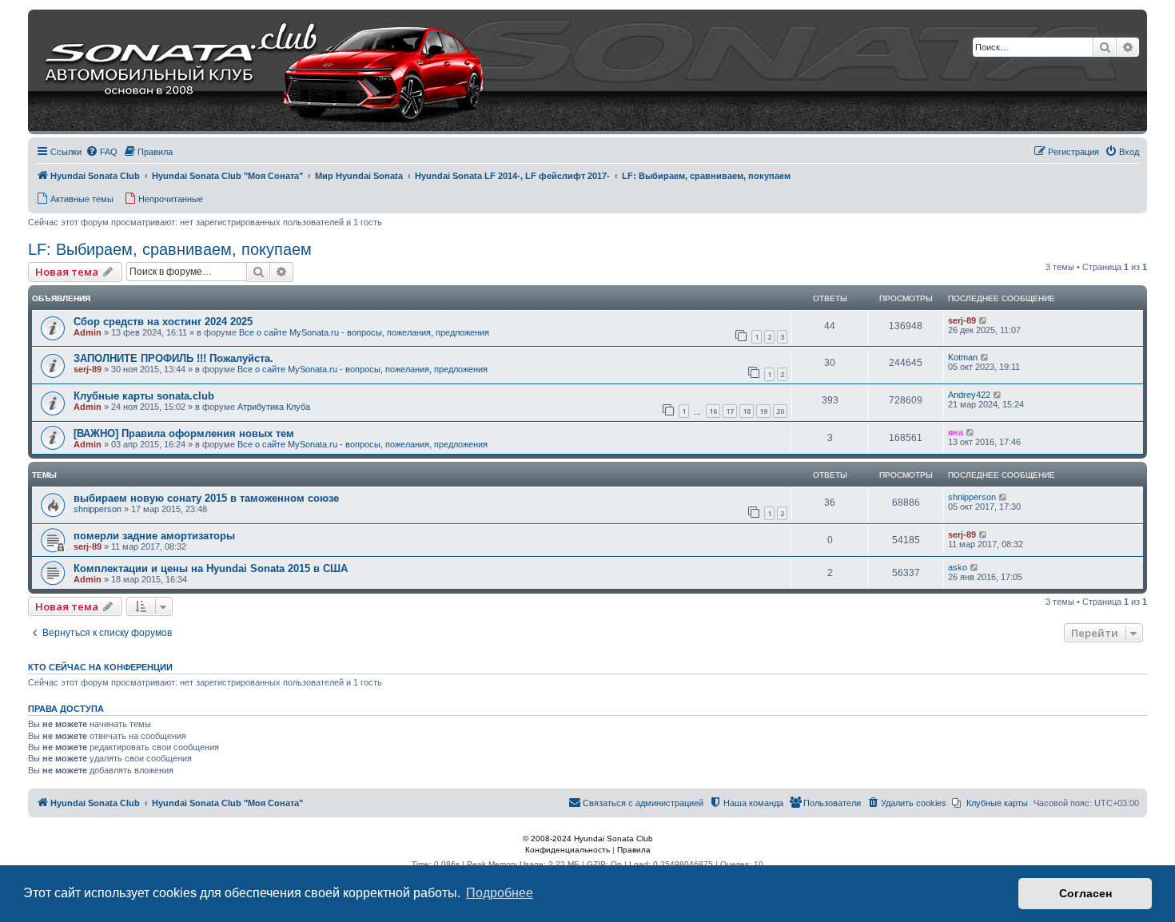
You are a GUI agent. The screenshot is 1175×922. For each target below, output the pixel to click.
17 (730, 411)
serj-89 (962, 320)
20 (780, 411)
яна (955, 432)
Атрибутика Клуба (273, 406)
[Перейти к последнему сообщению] (983, 320)
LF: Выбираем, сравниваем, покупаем (170, 249)
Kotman (963, 357)
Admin (88, 332)
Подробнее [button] (499, 893)
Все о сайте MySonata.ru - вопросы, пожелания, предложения (364, 332)
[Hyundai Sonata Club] (244, 72)
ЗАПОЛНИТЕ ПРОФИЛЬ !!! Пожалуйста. (173, 358)
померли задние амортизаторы (154, 536)
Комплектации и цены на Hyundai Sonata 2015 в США (211, 568)
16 (713, 411)
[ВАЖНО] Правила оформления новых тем (184, 433)
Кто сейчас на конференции (100, 667)
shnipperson (97, 509)
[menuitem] (102, 151)
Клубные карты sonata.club (144, 396)
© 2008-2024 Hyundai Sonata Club (588, 838)
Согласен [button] (1085, 893)
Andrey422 (969, 394)
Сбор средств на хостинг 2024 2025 (163, 322)
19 (763, 411)
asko (957, 567)
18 (747, 411)
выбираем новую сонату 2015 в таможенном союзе (206, 498)
